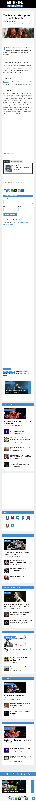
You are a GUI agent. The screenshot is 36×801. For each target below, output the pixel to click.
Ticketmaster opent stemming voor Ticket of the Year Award (14, 790)
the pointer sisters (26, 369)
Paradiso (9, 153)
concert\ (13, 369)
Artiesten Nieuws (10, 389)
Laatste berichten (17, 161)
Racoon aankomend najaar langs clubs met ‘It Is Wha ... (16, 391)
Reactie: (5, 199)
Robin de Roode (16, 653)
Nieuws (17, 373)
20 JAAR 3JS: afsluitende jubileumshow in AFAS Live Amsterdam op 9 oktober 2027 (20, 439)
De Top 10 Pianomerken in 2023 (18, 568)
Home (10, 796)
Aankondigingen (19, 371)
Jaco (5, 787)
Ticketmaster (26, 84)
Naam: (5, 206)
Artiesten (26, 371)
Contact (24, 796)
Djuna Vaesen (15, 556)
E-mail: (20, 206)
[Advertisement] (18, 298)
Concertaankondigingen (9, 373)
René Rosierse (16, 662)
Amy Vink (14, 24)
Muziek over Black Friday (17, 576)
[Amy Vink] (8, 171)
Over (7, 161)
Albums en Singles (9, 637)
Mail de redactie (17, 182)
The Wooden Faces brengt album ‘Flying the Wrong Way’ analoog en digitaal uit (19, 659)
